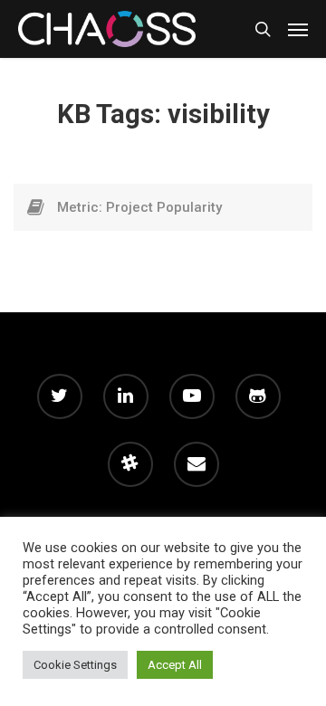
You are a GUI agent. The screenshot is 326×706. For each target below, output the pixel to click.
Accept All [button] (175, 665)
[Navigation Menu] (298, 29)
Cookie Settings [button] (75, 665)
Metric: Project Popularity (139, 207)
